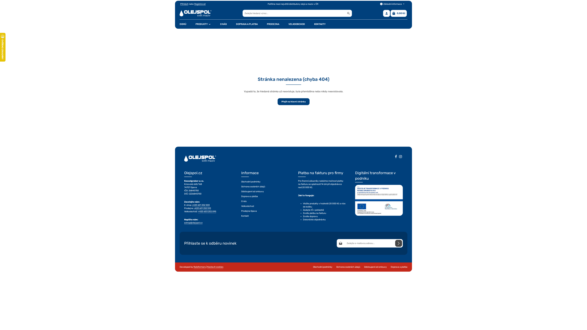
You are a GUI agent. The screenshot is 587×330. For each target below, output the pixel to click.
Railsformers (200, 267)
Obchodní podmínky (250, 181)
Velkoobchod (247, 206)
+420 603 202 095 (207, 211)
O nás (244, 201)
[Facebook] (396, 157)
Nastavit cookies (215, 267)
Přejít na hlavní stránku (293, 101)
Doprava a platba (249, 196)
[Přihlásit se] (398, 243)
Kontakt (245, 216)
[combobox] (294, 13)
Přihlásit (184, 4)
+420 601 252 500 (201, 205)
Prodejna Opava (249, 211)
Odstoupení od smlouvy (252, 191)
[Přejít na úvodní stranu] (195, 13)
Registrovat (200, 4)
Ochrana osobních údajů (253, 186)
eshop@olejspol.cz (193, 223)
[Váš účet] (386, 13)
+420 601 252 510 (202, 208)
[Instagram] (400, 157)
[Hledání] (348, 13)
